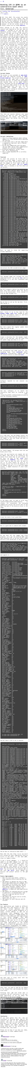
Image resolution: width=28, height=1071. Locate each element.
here (22, 354)
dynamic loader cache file (8, 313)
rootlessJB (19, 352)
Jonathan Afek (6, 11)
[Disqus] (14, 1051)
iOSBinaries (3, 353)
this (21, 278)
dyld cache (21, 83)
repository (22, 25)
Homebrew (12, 459)
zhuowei (2, 30)
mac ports (11, 870)
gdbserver (5, 889)
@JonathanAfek (15, 11)
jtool (21, 458)
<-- (2, 1)
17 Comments (5, 13)
